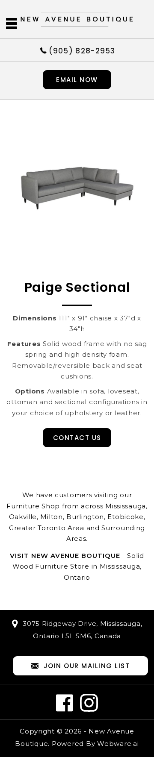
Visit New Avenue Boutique (65, 556)
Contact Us (77, 437)
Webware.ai (118, 743)
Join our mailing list (87, 665)
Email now (77, 79)
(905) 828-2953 (82, 50)
